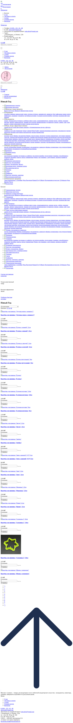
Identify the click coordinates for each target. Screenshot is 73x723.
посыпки (7, 114)
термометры (49, 139)
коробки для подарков (46, 156)
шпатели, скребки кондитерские (34, 137)
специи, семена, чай (60, 122)
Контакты (7, 21)
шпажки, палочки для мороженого (45, 142)
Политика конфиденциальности (10, 721)
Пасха (11, 182)
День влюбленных (10, 180)
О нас (6, 14)
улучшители (50, 122)
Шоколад (18, 110)
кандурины (19, 132)
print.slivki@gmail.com (31, 31)
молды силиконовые (10, 96)
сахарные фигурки (64, 115)
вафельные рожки (61, 114)
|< (4, 586)
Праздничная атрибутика (13, 177)
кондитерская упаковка (11, 156)
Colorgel (29, 131)
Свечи (8, 171)
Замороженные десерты (13, 105)
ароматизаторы (41, 122)
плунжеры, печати (59, 139)
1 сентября (19, 180)
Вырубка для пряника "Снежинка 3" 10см (14, 558)
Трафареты (9, 173)
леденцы (30, 114)
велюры (13, 132)
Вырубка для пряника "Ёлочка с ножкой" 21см (16, 331)
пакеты (19, 157)
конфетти (64, 157)
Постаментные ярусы (12, 168)
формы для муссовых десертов (35, 136)
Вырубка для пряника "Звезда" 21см (13, 427)
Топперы (8, 170)
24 (9, 308)
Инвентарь (9, 218)
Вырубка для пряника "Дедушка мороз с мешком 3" (18, 315)
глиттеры (55, 115)
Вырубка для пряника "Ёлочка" (11, 379)
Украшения (9, 197)
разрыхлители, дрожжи (22, 122)
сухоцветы (21, 115)
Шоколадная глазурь (27, 110)
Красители (9, 213)
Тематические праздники (13, 263)
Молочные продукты (12, 107)
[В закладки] (1, 310)
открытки (7, 157)
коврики (68, 136)
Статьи (6, 18)
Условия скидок (9, 19)
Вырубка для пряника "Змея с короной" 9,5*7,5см (17, 459)
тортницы (7, 144)
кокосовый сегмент (20, 124)
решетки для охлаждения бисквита (19, 142)
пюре (15, 127)
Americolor (19, 131)
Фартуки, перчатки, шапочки (15, 175)
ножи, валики (27, 139)
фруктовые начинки (23, 127)
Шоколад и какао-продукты (14, 193)
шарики (6, 117)
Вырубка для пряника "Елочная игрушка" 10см (16, 395)
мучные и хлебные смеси (25, 120)
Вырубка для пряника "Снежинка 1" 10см (14, 522)
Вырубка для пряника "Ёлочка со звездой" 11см (16, 347)
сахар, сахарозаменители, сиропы (43, 120)
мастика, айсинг (9, 122)
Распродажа (9, 183)
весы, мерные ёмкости (38, 139)
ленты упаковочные (27, 157)
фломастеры (40, 132)
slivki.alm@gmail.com (15, 30)
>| (4, 605)
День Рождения (27, 180)
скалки (32, 142)
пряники (12, 114)
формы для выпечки (20, 136)
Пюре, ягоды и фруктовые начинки (17, 210)
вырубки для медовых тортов (21, 140)
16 (7, 308)
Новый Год (7, 98)
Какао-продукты (9, 110)
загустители (32, 122)
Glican (24, 131)
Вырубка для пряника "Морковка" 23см (14, 490)
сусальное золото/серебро (44, 115)
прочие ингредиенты (32, 124)
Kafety (37, 131)
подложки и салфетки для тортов (29, 156)
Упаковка (9, 238)
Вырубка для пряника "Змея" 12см (12, 474)
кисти (11, 136)
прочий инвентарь (16, 144)
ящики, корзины (56, 157)
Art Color (13, 131)
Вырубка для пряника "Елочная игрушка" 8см (16, 411)
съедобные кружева (30, 115)
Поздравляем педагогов (52, 180)
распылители (27, 132)
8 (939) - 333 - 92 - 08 (16, 28)
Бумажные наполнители (13, 161)
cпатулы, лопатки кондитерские (14, 137)
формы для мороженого (63, 142)
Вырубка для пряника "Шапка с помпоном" (15, 573)
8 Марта (42, 180)
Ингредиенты (10, 203)
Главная (6, 94)
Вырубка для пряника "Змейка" (11, 442)
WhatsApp (4, 25)
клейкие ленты (8, 159)
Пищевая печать (11, 152)
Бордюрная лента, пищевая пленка (16, 166)
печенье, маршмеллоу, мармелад (43, 114)
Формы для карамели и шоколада (16, 230)
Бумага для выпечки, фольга (14, 164)
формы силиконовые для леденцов (56, 147)
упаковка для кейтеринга (60, 156)
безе (54, 114)
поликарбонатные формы (28, 149)
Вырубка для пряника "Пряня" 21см (13, 506)
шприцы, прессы (18, 139)
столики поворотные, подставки (55, 136)
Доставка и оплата (9, 16)
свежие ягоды (8, 127)
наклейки (13, 157)
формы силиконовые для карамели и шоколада (31, 147)
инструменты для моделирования (40, 140)
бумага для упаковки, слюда (42, 157)
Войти (7, 67)
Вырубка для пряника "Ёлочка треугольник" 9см (17, 363)
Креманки (9, 150)
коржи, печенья (9, 120)
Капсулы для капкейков (13, 162)
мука (15, 120)
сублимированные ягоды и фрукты (39, 127)
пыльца (34, 132)
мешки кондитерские (50, 137)
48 (11, 308)
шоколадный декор (21, 114)
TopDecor (7, 131)
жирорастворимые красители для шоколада (53, 131)
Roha (33, 131)
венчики (6, 136)
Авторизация (6, 4)
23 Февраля (63, 180)
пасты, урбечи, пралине (61, 120)
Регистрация (6, 7)
